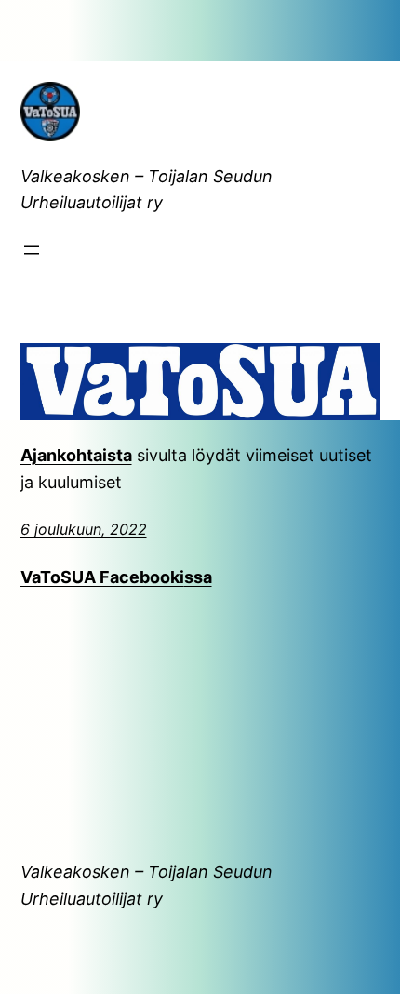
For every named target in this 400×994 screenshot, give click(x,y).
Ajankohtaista (76, 455)
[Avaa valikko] (31, 250)
